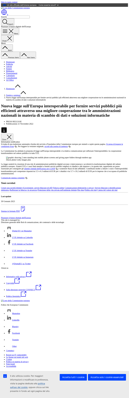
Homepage (10, 62)
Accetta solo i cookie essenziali (106, 377)
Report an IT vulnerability (16, 355)
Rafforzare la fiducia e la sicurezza (23, 190)
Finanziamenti (11, 73)
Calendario (10, 75)
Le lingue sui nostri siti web (17, 357)
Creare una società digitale (11, 188)
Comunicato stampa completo (13, 178)
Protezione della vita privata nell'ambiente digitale (57, 190)
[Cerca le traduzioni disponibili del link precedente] (15, 146)
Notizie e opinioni (13, 95)
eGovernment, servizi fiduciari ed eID (37, 188)
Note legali (10, 364)
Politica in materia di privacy (17, 362)
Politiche (9, 64)
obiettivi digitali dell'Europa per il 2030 (39, 169)
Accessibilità (11, 366)
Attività (9, 66)
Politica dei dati (91, 190)
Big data (80, 190)
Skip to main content (9, 2)
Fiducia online (58, 188)
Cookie (9, 359)
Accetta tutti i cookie (73, 377)
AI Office (10, 80)
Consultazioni (11, 78)
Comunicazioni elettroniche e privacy (79, 188)
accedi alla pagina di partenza (56, 146)
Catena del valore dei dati (107, 190)
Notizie (9, 69)
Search (3, 17)
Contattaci (10, 351)
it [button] (7, 14)
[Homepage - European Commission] (15, 8)
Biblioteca (10, 71)
